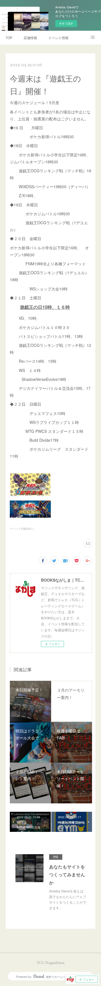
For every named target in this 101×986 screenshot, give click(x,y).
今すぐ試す (66, 23)
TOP (9, 37)
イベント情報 (58, 37)
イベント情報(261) (21, 529)
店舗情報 (30, 37)
